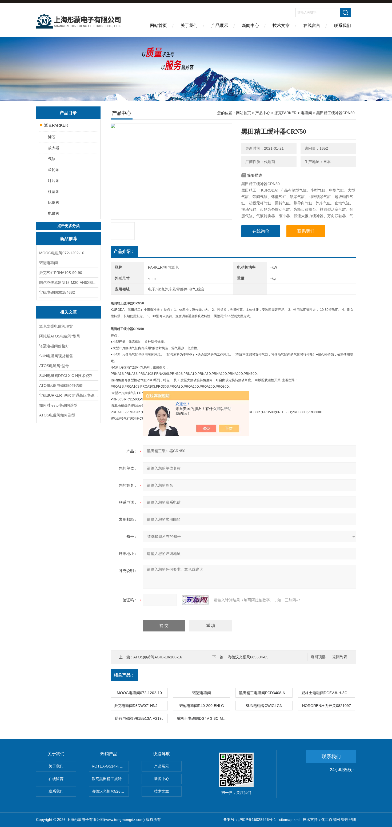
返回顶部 (318, 657)
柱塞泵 (53, 191)
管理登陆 (348, 819)
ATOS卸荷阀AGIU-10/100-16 (157, 657)
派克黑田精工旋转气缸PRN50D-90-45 (110, 779)
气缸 (51, 159)
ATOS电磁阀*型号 (54, 366)
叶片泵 (53, 180)
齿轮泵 (53, 170)
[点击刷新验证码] (195, 600)
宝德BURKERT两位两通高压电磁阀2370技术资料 (68, 395)
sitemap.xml (289, 819)
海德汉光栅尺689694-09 (248, 657)
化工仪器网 (330, 819)
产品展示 (219, 25)
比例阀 (53, 202)
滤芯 (51, 137)
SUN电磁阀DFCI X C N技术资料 (66, 375)
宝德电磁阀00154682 (57, 292)
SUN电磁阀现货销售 (56, 356)
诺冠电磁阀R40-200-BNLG (201, 705)
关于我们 (189, 25)
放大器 (53, 148)
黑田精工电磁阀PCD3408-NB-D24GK (265, 693)
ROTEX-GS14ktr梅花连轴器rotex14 (110, 766)
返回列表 (339, 657)
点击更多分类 (68, 226)
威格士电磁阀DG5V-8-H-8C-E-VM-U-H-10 (328, 693)
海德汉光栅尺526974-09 (110, 791)
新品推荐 (68, 238)
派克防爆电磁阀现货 (56, 326)
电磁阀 (53, 213)
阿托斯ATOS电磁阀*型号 (59, 336)
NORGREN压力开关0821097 (326, 705)
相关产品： (124, 675)
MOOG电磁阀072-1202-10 (61, 253)
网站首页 (158, 25)
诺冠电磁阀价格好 (54, 346)
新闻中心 (250, 25)
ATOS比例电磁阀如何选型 (61, 385)
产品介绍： (124, 251)
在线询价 (260, 231)
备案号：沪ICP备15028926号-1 (249, 819)
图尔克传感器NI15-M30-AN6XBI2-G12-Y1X (68, 282)
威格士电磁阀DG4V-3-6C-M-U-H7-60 (203, 718)
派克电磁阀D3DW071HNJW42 (139, 705)
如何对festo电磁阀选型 (58, 405)
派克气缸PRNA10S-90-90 (60, 273)
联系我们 (342, 25)
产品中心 (262, 113)
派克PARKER (56, 125)
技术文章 (281, 25)
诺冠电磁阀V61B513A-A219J (139, 718)
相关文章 (68, 312)
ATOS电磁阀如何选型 (57, 415)
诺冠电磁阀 (48, 263)
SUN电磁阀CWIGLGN (264, 705)
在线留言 (311, 25)
